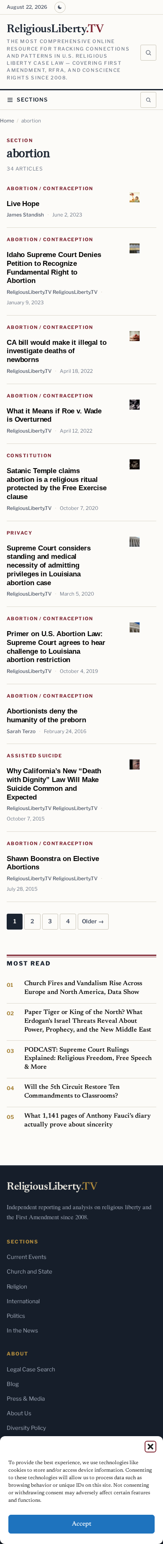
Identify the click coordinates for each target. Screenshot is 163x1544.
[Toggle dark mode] (60, 7)
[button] (150, 1446)
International (23, 1301)
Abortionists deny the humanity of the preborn (46, 715)
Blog (13, 1384)
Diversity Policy (26, 1427)
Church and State (29, 1271)
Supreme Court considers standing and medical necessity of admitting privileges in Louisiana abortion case (49, 565)
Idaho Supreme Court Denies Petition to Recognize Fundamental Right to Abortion (54, 267)
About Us (19, 1413)
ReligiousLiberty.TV (29, 371)
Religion (17, 1286)
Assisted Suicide (34, 756)
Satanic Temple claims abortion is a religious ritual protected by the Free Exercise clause (57, 483)
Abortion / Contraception (50, 188)
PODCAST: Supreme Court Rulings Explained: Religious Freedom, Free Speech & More (88, 1058)
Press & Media (26, 1398)
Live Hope (23, 203)
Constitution (29, 456)
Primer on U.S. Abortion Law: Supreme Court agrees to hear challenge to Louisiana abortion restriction (56, 646)
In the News (22, 1330)
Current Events (26, 1257)
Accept (82, 1524)
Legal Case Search (31, 1369)
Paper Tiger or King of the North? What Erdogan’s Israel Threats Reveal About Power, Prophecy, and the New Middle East (87, 1021)
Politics (16, 1315)
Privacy (19, 533)
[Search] (148, 53)
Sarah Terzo (21, 731)
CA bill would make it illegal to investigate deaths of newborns (57, 351)
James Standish (25, 215)
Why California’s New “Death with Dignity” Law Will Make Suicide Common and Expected (54, 784)
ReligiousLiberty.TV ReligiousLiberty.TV (52, 292)
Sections (32, 100)
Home (7, 121)
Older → (93, 921)
